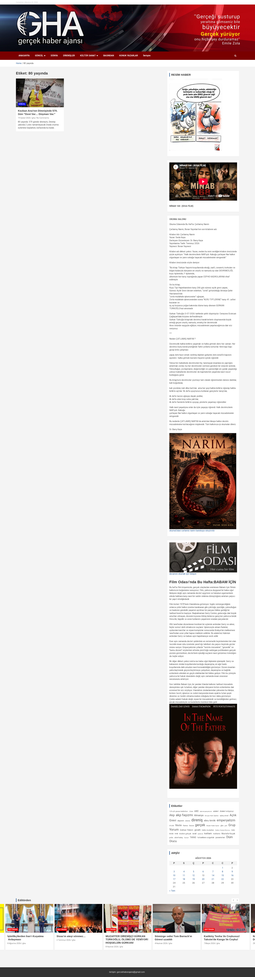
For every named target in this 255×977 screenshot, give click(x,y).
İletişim (146, 55)
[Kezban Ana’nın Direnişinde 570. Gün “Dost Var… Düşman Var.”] (40, 92)
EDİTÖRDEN (12, 929)
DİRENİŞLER (69, 55)
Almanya (198, 815)
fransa (185, 825)
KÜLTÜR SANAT (88, 55)
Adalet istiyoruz (227, 811)
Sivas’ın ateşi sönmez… (71, 936)
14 (213, 875)
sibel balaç (178, 837)
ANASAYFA (24, 55)
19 (193, 879)
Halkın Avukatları (208, 830)
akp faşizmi (184, 815)
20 (203, 879)
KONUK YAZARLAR (128, 55)
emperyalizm (226, 820)
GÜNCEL (39, 55)
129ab (191, 811)
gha (33, 118)
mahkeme (216, 834)
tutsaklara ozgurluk (205, 837)
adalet (216, 811)
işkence (200, 834)
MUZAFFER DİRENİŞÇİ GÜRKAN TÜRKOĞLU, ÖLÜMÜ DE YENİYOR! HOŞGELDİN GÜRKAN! (127, 939)
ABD (196, 811)
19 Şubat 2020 (24, 118)
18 (184, 879)
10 (174, 875)
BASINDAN (108, 55)
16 (232, 875)
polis (171, 838)
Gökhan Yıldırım (186, 830)
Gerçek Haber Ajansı (212, 826)
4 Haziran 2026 (161, 943)
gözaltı (197, 830)
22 (222, 879)
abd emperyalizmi (206, 811)
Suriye (186, 838)
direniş (197, 820)
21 (213, 879)
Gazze (191, 826)
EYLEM (171, 826)
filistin (178, 825)
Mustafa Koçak (228, 833)
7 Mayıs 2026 (209, 943)
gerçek (200, 825)
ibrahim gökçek (185, 834)
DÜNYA (54, 55)
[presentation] (233, 900)
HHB (176, 834)
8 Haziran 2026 (112, 947)
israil (194, 833)
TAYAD (193, 837)
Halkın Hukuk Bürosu (222, 830)
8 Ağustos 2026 (14, 943)
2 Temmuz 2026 (64, 940)
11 (184, 875)
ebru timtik (210, 820)
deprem (180, 820)
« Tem (172, 890)
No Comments (43, 118)
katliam (208, 833)
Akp (172, 815)
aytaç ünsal (224, 816)
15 (222, 875)
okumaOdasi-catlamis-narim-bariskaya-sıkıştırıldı (191, 530)
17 (174, 879)
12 (193, 875)
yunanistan (220, 837)
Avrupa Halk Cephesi (212, 816)
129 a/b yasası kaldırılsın (178, 811)
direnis (187, 821)
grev (226, 826)
